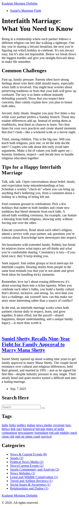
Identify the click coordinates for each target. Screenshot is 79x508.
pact (19, 429)
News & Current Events (28, 454)
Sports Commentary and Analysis (34, 469)
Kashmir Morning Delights (19, 3)
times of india (55, 429)
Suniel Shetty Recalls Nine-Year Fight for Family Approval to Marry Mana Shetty (36, 344)
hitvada (40, 429)
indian (31, 425)
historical (29, 429)
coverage (59, 425)
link (13, 429)
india (5, 425)
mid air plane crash (27, 436)
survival (46, 436)
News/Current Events (26, 465)
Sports (16, 458)
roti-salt (54, 432)
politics (21, 425)
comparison (9, 432)
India (12, 425)
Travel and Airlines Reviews (31, 481)
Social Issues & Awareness (30, 484)
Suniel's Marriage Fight (25, 10)
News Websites (22, 473)
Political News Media (26, 462)
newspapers (25, 432)
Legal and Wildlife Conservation (34, 477)
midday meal (68, 432)
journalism (41, 432)
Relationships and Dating (29, 488)
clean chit (8, 436)
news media (44, 425)
